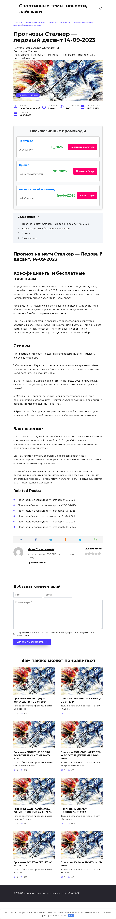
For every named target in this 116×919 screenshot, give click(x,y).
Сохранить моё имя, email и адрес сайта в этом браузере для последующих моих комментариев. (56, 633)
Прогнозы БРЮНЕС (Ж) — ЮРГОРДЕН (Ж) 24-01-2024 (30, 700)
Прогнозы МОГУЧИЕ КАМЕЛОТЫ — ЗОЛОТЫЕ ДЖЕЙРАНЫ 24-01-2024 (81, 755)
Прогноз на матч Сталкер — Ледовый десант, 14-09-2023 (55, 224)
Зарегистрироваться (82, 147)
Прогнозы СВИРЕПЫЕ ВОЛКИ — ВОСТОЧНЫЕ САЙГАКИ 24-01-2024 (33, 755)
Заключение (29, 238)
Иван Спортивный (41, 549)
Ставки (26, 233)
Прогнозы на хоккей (28, 95)
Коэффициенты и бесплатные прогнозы (46, 228)
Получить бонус (85, 171)
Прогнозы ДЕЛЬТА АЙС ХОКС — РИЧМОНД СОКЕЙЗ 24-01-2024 (33, 810)
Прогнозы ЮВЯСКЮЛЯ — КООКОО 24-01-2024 (76, 810)
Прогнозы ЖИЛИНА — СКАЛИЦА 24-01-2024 (81, 700)
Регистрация (87, 195)
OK (70, 915)
